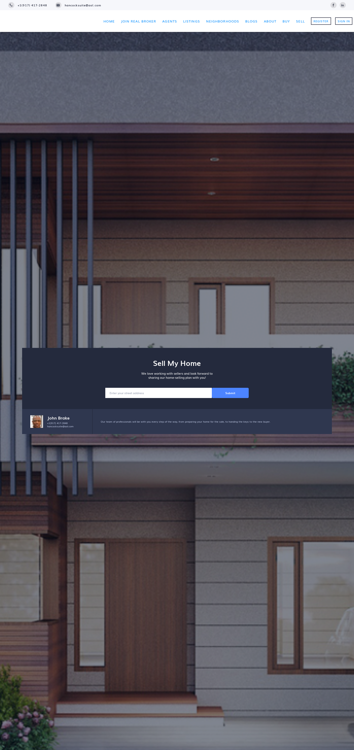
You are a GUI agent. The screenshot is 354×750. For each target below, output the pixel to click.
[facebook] (333, 4)
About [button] (270, 21)
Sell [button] (300, 21)
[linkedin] (343, 4)
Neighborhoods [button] (222, 21)
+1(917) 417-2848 (57, 423)
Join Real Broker (138, 21)
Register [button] (321, 21)
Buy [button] (286, 21)
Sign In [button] (344, 21)
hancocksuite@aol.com (60, 426)
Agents (169, 21)
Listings (191, 21)
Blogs (251, 21)
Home (109, 21)
